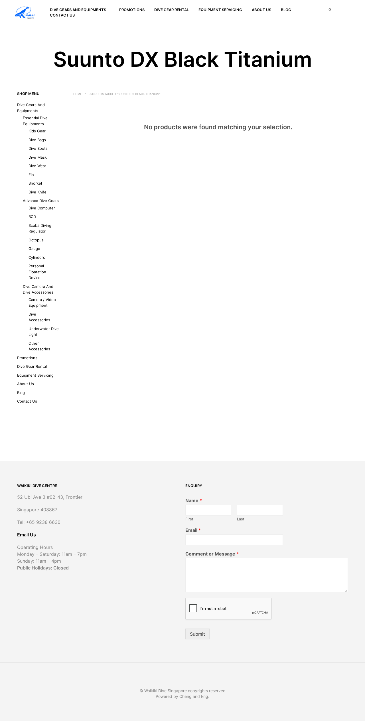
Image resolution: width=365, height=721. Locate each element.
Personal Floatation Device (37, 272)
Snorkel (35, 183)
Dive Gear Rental (171, 9)
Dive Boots (38, 148)
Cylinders (37, 257)
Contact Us (62, 15)
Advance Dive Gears (41, 200)
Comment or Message (212, 554)
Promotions (132, 9)
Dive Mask (38, 157)
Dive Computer (42, 208)
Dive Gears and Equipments (78, 9)
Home (77, 94)
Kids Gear (37, 131)
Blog (286, 9)
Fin (31, 174)
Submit (197, 634)
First (189, 519)
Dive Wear (37, 165)
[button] (326, 10)
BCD (32, 216)
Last (240, 519)
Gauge (34, 248)
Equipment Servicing (220, 9)
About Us (261, 9)
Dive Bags (37, 140)
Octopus (36, 240)
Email (193, 530)
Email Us (26, 535)
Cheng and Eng (193, 696)
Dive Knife (37, 192)
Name (193, 500)
